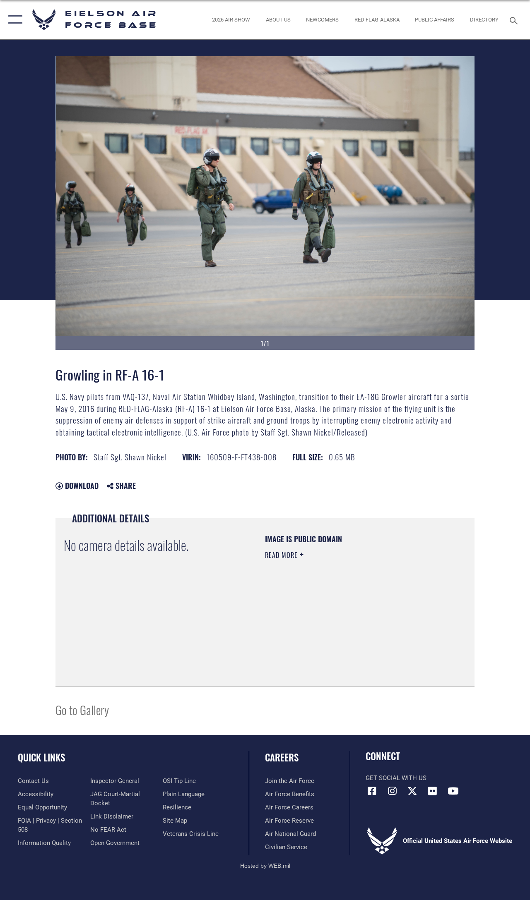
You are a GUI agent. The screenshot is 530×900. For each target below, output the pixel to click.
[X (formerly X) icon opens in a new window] (412, 791)
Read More (282, 555)
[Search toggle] (515, 20)
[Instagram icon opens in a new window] (392, 791)
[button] (13, 19)
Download (81, 485)
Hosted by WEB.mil (265, 865)
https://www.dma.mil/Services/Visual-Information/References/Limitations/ (339, 625)
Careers (282, 757)
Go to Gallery (82, 709)
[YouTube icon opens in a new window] (453, 791)
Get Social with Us (396, 778)
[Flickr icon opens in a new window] (432, 791)
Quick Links (41, 757)
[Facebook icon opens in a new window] (372, 791)
